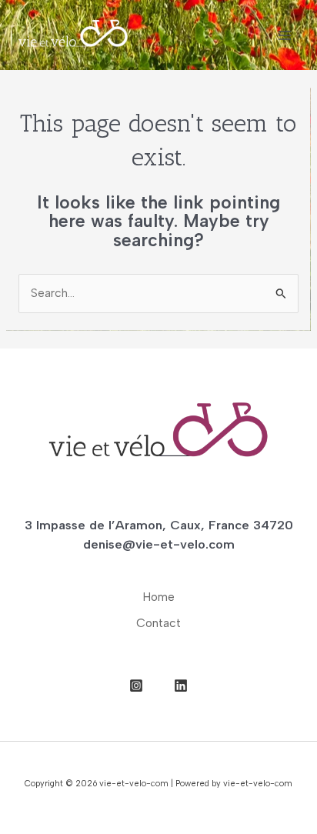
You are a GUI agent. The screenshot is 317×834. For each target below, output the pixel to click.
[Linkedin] (181, 685)
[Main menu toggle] (285, 35)
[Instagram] (136, 685)
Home (158, 596)
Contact (158, 622)
